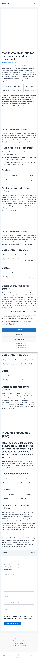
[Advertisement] (19, 31)
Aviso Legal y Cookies (20, 343)
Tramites (6, 3)
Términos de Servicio (19, 641)
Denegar (19, 334)
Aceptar (19, 329)
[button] (35, 311)
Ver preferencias (19, 339)
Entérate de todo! (19, 639)
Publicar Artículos (19, 643)
